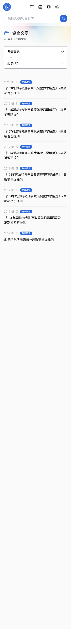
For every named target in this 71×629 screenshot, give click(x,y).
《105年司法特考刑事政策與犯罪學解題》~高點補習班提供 (35, 177)
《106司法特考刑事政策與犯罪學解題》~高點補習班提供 (35, 155)
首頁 (10, 39)
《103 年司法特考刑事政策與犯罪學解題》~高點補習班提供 (34, 220)
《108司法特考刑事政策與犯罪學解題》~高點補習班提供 (35, 112)
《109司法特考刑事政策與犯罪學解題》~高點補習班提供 (35, 90)
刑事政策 (26, 82)
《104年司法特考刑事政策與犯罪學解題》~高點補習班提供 (35, 198)
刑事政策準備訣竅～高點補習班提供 (29, 239)
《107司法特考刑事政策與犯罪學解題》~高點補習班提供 (35, 134)
